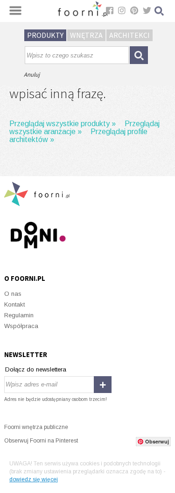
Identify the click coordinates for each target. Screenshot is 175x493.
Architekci (129, 35)
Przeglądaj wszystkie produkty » (62, 124)
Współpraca (21, 325)
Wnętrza (86, 35)
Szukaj (160, 11)
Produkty (45, 35)
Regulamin (19, 315)
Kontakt (14, 304)
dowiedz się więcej (33, 479)
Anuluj (32, 75)
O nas (12, 293)
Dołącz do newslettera (35, 369)
